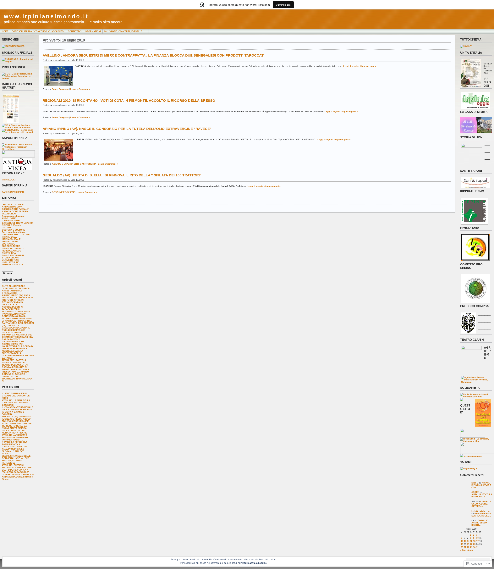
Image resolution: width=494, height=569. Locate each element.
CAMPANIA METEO (11, 220)
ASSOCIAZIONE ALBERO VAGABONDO (15, 212)
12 (462, 541)
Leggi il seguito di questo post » (359, 66)
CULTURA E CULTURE (13, 230)
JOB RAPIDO (8, 244)
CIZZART (6, 227)
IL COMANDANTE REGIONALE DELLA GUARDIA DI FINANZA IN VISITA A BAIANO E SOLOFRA (17, 410)
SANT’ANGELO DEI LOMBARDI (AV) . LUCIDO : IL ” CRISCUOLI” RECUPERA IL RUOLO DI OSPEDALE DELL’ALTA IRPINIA (18, 328)
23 (474, 544)
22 (471, 544)
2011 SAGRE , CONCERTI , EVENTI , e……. (125, 31)
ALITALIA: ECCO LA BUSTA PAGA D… (481, 495)
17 (477, 541)
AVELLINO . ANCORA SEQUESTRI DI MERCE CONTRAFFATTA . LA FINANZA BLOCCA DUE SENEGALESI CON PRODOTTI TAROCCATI (154, 55)
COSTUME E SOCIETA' (63, 192)
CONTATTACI (74, 31)
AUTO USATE (9, 218)
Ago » (470, 550)
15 (471, 541)
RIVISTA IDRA (9, 253)
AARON (475, 492)
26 (462, 547)
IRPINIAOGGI (8, 180)
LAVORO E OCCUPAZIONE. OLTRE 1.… (481, 503)
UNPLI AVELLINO (10, 262)
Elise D (474, 483)
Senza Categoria (60, 89)
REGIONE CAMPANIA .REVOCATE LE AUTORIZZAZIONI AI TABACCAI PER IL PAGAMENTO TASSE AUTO (16, 307)
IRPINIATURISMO (10, 241)
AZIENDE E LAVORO (62, 164)
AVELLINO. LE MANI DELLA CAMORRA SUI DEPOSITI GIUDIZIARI (16, 402)
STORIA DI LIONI (10, 258)
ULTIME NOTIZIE (10, 260)
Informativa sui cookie (254, 563)
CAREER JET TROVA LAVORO (17, 223)
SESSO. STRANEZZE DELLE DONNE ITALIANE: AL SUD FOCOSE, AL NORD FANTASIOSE (16, 459)
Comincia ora (283, 4)
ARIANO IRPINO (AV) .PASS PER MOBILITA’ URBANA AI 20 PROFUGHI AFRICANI (17, 297)
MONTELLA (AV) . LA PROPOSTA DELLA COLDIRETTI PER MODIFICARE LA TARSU (18, 354)
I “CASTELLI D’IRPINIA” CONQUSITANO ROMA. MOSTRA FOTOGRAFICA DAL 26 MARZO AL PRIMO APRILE (17, 317)
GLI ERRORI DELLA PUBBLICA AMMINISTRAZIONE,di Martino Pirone (18, 476)
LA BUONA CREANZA (13, 248)
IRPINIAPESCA (9, 237)
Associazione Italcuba (13, 216)
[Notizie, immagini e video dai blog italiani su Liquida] (472, 437)
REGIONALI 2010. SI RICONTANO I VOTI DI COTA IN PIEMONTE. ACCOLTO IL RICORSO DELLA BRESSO (129, 100)
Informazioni (93, 31)
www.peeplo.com (473, 456)
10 (477, 538)
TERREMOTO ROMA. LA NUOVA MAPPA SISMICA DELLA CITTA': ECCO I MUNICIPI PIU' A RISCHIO (15, 429)
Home (5, 31)
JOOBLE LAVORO (11, 246)
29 (471, 547)
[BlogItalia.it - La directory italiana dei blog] (476, 441)
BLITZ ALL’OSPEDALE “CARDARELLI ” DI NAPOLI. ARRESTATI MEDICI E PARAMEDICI (16, 289)
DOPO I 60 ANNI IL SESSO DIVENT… (479, 522)
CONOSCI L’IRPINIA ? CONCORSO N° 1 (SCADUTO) (38, 31)
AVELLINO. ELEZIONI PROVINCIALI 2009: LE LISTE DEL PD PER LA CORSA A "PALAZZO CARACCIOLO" (16, 468)
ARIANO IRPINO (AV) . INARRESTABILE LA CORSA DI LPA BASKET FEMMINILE (17, 346)
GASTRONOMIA (88, 164)
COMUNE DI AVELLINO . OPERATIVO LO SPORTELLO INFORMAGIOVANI (17, 377)
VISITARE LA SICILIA (12, 264)
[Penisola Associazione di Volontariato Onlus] (476, 396)
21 (468, 544)
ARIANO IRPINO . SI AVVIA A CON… (481, 485)
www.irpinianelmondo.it (46, 16)
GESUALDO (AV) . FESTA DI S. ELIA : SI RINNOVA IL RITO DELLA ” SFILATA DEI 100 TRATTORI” (122, 175)
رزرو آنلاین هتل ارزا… (480, 511)
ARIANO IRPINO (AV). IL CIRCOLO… (481, 514)
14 (468, 541)
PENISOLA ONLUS (11, 251)
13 (465, 541)
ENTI (76, 164)
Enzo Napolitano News (13, 232)
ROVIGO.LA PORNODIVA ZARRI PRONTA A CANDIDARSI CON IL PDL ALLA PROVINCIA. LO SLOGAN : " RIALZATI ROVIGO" (15, 448)
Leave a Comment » (80, 89)
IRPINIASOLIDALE (11, 239)
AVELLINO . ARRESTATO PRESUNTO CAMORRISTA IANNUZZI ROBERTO (15, 437)
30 (474, 547)
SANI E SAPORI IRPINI (13, 192)
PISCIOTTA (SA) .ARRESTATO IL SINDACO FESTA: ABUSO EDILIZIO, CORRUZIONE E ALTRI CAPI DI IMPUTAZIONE (17, 420)
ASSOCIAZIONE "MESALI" (15, 209)
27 (465, 547)
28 (468, 547)
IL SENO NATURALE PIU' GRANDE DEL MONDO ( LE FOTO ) (16, 395)
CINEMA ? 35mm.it (11, 225)
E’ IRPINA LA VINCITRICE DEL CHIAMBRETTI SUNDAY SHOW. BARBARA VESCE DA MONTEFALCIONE (17, 338)
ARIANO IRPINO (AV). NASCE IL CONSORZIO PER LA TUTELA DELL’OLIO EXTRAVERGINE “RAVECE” (127, 129)
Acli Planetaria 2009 (12, 207)
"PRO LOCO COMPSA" (13, 204)
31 (477, 547)
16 (474, 541)
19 (462, 544)
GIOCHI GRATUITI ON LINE (16, 234)
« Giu (463, 550)
